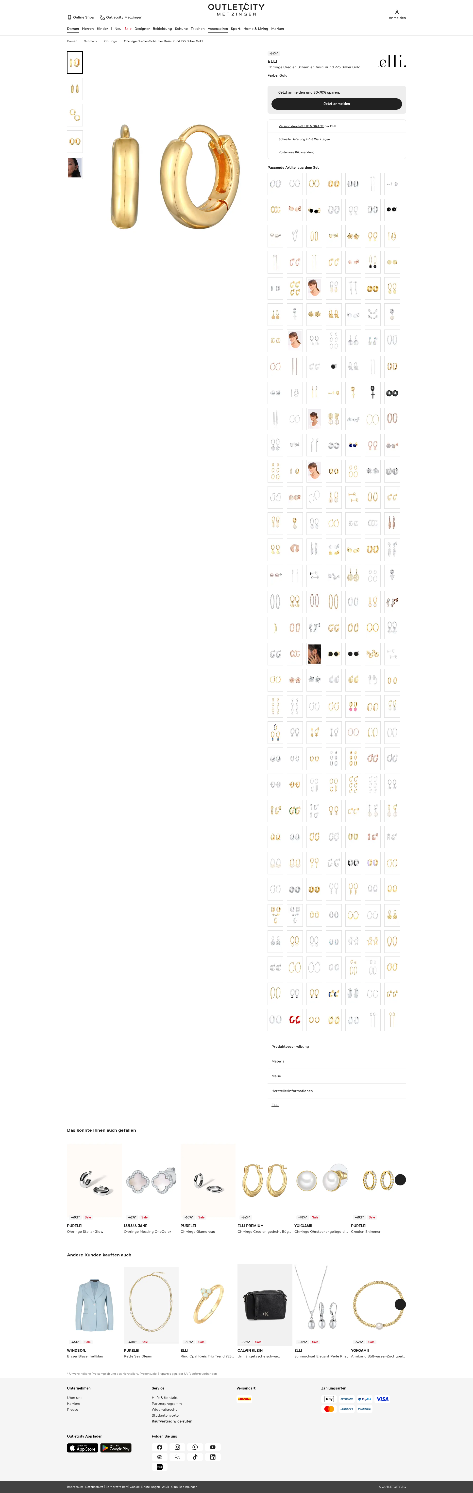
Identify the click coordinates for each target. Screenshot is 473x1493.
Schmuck (90, 41)
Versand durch (301, 126)
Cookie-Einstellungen (145, 1487)
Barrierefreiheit (116, 1487)
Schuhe (181, 28)
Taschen (198, 28)
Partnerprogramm (167, 1403)
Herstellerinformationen (292, 1091)
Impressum (75, 1487)
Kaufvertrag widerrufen (172, 1421)
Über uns (74, 1397)
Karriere (73, 1403)
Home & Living (255, 28)
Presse (72, 1409)
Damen (72, 41)
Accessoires (218, 28)
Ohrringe (110, 41)
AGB (165, 1487)
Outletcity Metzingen (236, 9)
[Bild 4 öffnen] (75, 141)
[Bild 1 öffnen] (75, 62)
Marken (277, 28)
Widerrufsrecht (164, 1409)
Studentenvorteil (166, 1415)
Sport (235, 28)
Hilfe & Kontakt (165, 1397)
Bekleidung (162, 28)
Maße (276, 1076)
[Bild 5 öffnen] (75, 168)
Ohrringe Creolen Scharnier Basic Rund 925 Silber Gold (163, 41)
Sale (128, 28)
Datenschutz (94, 1487)
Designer (142, 28)
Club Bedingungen (184, 1487)
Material (278, 1061)
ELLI (272, 61)
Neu (118, 28)
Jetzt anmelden (336, 104)
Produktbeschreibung (290, 1046)
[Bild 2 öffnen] (75, 89)
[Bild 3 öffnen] (75, 115)
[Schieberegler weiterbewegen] (400, 1179)
